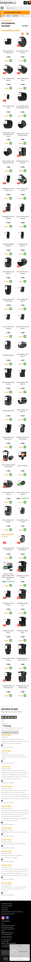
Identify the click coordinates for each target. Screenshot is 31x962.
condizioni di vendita (6, 903)
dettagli (6, 60)
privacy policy (4, 909)
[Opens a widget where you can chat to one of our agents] (19, 952)
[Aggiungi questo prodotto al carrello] (10, 226)
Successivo (14, 732)
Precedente (5, 732)
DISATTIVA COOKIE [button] (5, 959)
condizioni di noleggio (6, 905)
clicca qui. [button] (8, 954)
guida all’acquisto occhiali (7, 913)
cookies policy (4, 907)
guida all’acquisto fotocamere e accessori (12, 911)
